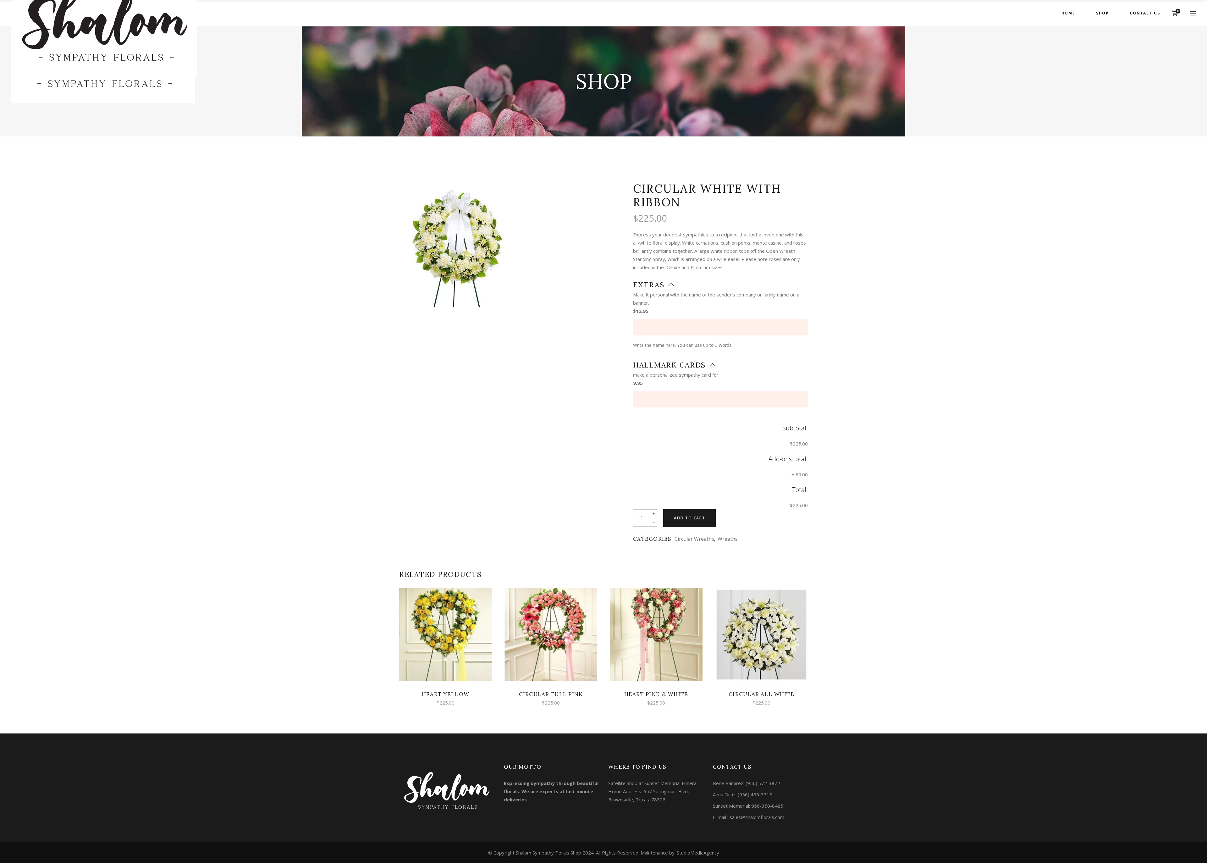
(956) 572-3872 (763, 783)
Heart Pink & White (656, 694)
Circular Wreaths (694, 538)
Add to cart (689, 518)
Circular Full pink (551, 694)
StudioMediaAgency (698, 852)
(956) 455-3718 (755, 794)
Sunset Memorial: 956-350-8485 (748, 806)
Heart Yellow (445, 694)
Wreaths (728, 538)
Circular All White (761, 694)
